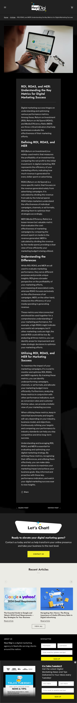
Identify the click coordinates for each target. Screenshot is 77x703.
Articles (12, 17)
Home (6, 17)
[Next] (71, 582)
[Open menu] (7, 7)
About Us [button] (8, 639)
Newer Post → (54, 508)
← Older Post (22, 508)
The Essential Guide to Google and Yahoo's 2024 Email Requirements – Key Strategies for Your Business (19, 615)
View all (38, 626)
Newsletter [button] (46, 639)
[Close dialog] (75, 662)
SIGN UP (56, 659)
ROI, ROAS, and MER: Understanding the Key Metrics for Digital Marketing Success (45, 17)
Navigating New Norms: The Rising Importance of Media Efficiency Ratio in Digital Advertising (56, 615)
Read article (8, 621)
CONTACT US (38, 554)
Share (26, 492)
